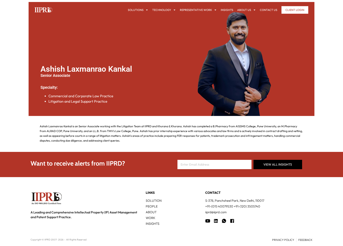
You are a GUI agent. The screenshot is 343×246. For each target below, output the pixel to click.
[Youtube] (207, 220)
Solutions (136, 10)
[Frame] (224, 220)
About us (244, 10)
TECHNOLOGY (161, 10)
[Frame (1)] (215, 220)
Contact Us (268, 10)
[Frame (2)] (232, 220)
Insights (227, 10)
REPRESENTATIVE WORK (196, 10)
